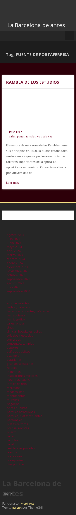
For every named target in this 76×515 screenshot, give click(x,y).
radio (10, 436)
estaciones (14, 360)
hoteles (12, 368)
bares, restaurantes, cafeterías (28, 311)
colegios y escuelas (20, 335)
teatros (12, 452)
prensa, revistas (18, 428)
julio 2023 (13, 287)
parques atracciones (21, 412)
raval (10, 444)
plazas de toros (17, 424)
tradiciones (14, 456)
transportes (15, 460)
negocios (13, 404)
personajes (14, 420)
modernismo (15, 392)
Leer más (12, 183)
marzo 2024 (15, 255)
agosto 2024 (15, 235)
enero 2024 (15, 263)
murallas (13, 400)
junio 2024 (14, 243)
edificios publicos (18, 352)
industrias (14, 372)
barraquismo (16, 315)
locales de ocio (17, 384)
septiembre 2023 (18, 279)
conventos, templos (20, 344)
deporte (12, 348)
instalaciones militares (22, 376)
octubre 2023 (16, 275)
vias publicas (44, 136)
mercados (13, 388)
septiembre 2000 (18, 291)
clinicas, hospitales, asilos (24, 331)
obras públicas (17, 408)
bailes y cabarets (18, 307)
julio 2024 (13, 239)
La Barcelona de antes (36, 25)
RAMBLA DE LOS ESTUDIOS (32, 82)
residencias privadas (21, 448)
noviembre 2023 (18, 271)
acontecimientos (18, 303)
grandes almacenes (20, 364)
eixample (13, 356)
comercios (14, 339)
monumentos (16, 396)
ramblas (31, 136)
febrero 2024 (16, 259)
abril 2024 (13, 251)
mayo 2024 (14, 247)
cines (10, 327)
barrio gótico (16, 319)
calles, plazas (17, 136)
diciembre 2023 (17, 267)
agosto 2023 (15, 283)
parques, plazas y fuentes (24, 416)
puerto (11, 432)
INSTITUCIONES (18, 380)
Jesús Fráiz (15, 132)
